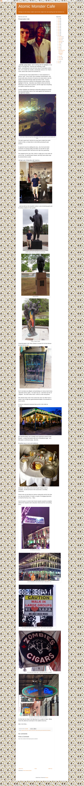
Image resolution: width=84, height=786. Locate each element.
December (60, 36)
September (61, 41)
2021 (59, 26)
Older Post (50, 768)
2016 (59, 33)
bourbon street (23, 730)
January (60, 59)
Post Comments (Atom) (27, 770)
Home (36, 768)
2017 (59, 32)
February (60, 57)
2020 (59, 27)
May (59, 47)
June (60, 45)
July (59, 44)
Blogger (46, 777)
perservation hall (43, 730)
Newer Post (21, 768)
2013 (59, 62)
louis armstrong (38, 730)
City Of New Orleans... (60, 54)
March (60, 56)
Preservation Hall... (61, 50)
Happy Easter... (61, 51)
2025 (59, 20)
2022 (59, 24)
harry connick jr (28, 730)
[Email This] (30, 728)
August (60, 42)
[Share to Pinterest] (35, 728)
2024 (59, 21)
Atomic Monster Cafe (36, 6)
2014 (59, 61)
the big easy (48, 730)
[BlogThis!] (32, 728)
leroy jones (33, 730)
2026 (59, 18)
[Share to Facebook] (34, 728)
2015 (59, 35)
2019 (59, 29)
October (60, 39)
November (60, 38)
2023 (59, 23)
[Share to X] (33, 728)
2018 (59, 30)
